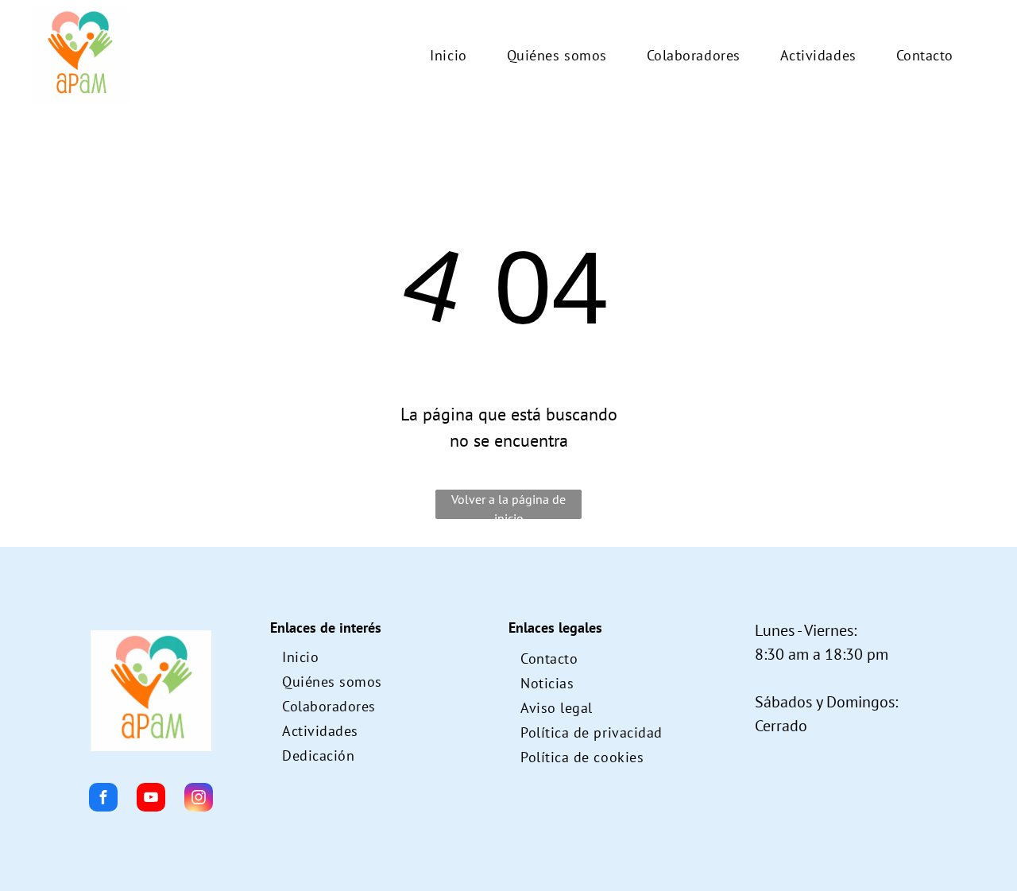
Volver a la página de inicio (508, 505)
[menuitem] (448, 55)
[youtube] (151, 799)
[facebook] (103, 799)
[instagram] (198, 799)
